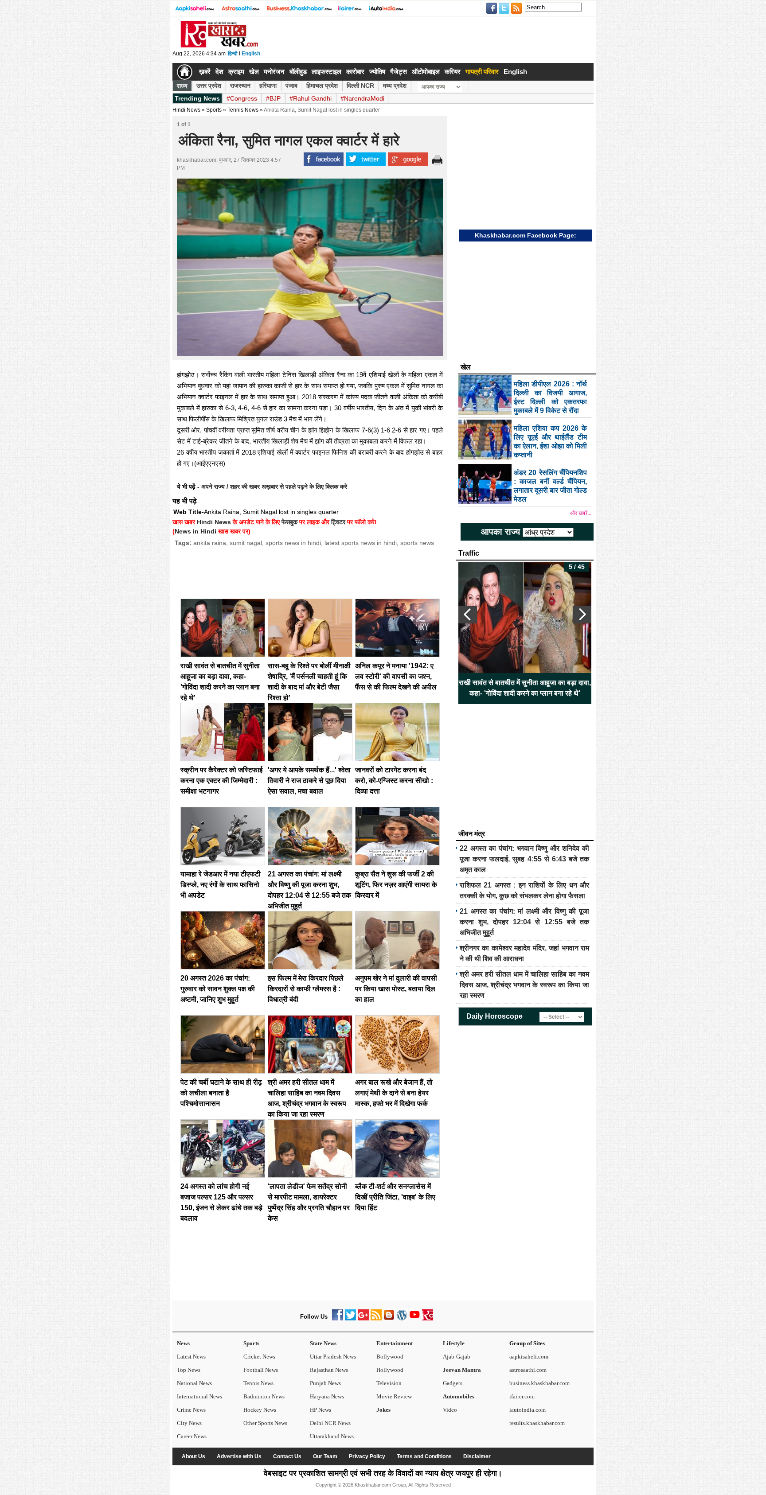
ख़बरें (205, 71)
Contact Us (287, 1456)
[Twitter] (350, 1318)
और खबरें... (580, 513)
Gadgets (452, 1383)
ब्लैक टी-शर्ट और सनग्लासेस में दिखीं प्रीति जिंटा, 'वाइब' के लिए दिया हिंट (395, 1197)
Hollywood (389, 1370)
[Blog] (389, 1318)
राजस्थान (240, 85)
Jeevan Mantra (462, 1370)
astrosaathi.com (528, 1370)
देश (219, 71)
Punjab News (325, 1383)
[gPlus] (363, 1318)
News (183, 1343)
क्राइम (236, 71)
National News (194, 1383)
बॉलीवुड (298, 71)
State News (323, 1343)
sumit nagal (246, 542)
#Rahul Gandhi (310, 98)
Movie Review (394, 1396)
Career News (192, 1436)
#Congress (242, 98)
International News (199, 1396)
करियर (453, 71)
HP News (320, 1409)
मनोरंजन (274, 71)
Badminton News (264, 1396)
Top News (188, 1370)
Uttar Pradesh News (333, 1356)
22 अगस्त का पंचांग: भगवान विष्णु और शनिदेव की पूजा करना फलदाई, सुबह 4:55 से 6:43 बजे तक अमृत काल (524, 859)
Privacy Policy (367, 1456)
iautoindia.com (527, 1409)
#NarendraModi (362, 98)
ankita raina (209, 542)
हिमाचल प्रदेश (322, 85)
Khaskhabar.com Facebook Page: (525, 235)
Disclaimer (477, 1456)
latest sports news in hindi (360, 542)
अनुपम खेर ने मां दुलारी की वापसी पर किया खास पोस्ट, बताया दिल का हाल (396, 988)
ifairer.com (522, 1396)
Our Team (325, 1456)
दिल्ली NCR (360, 85)
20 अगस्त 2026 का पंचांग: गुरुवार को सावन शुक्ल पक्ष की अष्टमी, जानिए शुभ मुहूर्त (217, 988)
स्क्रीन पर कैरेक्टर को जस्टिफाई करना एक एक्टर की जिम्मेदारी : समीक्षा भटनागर (221, 780)
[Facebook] (337, 1318)
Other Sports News (265, 1423)
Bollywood (389, 1356)
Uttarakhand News (332, 1436)
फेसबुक (289, 522)
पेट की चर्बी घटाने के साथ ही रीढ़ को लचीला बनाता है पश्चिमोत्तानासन (221, 1092)
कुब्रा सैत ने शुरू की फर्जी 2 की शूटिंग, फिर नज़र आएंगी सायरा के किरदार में (396, 884)
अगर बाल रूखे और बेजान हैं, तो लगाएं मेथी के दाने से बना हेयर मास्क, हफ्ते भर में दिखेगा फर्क (394, 1092)
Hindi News (186, 110)
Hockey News (259, 1409)
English (251, 54)
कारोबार (355, 71)
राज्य (182, 86)
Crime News (191, 1409)
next (582, 614)
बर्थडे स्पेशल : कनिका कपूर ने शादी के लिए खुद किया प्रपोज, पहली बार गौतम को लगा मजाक (525, 688)
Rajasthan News (329, 1370)
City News (189, 1423)
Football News (260, 1370)
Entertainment (394, 1343)
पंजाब (291, 85)
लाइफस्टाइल (326, 71)
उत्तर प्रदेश (208, 85)
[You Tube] (414, 1318)
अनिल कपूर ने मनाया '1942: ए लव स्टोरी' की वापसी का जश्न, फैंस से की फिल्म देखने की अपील (396, 676)
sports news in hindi (293, 542)
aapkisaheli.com (528, 1356)
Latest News (191, 1356)
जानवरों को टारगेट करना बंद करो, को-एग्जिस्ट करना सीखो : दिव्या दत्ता (394, 780)
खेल (254, 71)
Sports (251, 1343)
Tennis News (242, 110)
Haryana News (327, 1396)
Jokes (383, 1409)
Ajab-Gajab (456, 1356)
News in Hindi (195, 531)
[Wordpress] (401, 1318)
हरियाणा (268, 85)
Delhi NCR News (330, 1423)
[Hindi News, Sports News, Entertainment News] (184, 72)
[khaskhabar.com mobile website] (427, 1318)
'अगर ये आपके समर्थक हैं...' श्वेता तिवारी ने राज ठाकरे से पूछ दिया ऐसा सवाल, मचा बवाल (309, 780)
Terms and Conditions (424, 1456)
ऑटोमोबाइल (426, 71)
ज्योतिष (377, 71)
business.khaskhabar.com (539, 1383)
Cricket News (259, 1356)
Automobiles (458, 1396)
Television (389, 1383)
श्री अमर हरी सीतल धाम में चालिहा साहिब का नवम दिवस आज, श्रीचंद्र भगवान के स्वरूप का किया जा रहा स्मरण (524, 984)
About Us (193, 1456)
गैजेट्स (398, 71)
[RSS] (376, 1318)
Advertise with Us (239, 1456)
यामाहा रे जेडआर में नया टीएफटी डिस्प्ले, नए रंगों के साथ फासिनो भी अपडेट (220, 884)
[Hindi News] (219, 46)
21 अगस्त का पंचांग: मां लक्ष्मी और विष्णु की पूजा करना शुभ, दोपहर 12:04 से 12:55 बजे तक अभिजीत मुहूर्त (524, 921)
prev (467, 614)
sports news (417, 542)
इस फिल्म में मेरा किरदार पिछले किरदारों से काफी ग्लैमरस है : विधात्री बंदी (306, 988)
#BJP (273, 98)
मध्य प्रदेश (394, 85)
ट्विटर (338, 522)
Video (450, 1409)
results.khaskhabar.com (537, 1423)
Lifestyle (454, 1343)
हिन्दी (233, 54)
